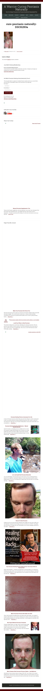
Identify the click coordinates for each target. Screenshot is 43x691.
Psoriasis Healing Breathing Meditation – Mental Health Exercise (16, 426)
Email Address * (7, 87)
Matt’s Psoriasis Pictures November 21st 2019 (21, 613)
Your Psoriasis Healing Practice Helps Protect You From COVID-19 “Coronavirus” (21, 567)
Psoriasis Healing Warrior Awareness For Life (21, 417)
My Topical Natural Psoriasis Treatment (16, 622)
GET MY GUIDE (8, 92)
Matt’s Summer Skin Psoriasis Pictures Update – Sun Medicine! (21, 671)
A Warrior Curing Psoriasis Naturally (21, 8)
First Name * (6, 83)
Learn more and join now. (9, 71)
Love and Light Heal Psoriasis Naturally (21, 474)
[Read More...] (10, 316)
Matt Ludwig (32, 685)
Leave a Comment (19, 51)
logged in (9, 59)
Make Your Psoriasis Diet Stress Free (21, 310)
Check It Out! (10, 214)
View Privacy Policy (24, 685)
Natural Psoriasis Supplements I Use (21, 208)
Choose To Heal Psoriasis (21, 520)
